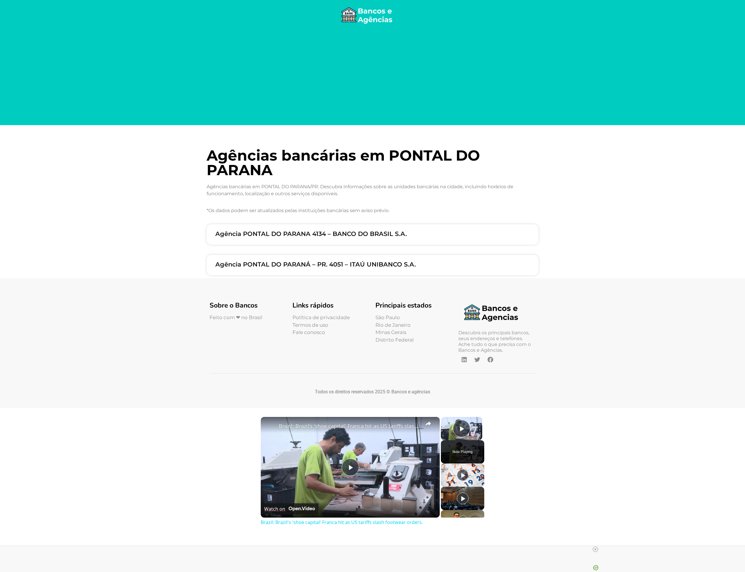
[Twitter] (477, 359)
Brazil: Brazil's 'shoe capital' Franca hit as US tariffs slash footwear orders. (349, 425)
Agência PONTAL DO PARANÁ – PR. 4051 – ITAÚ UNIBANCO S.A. (315, 264)
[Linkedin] (464, 359)
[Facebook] (490, 359)
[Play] (463, 475)
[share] (428, 423)
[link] (270, 426)
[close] (595, 549)
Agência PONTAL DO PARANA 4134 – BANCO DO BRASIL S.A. (311, 233)
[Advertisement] (372, 75)
